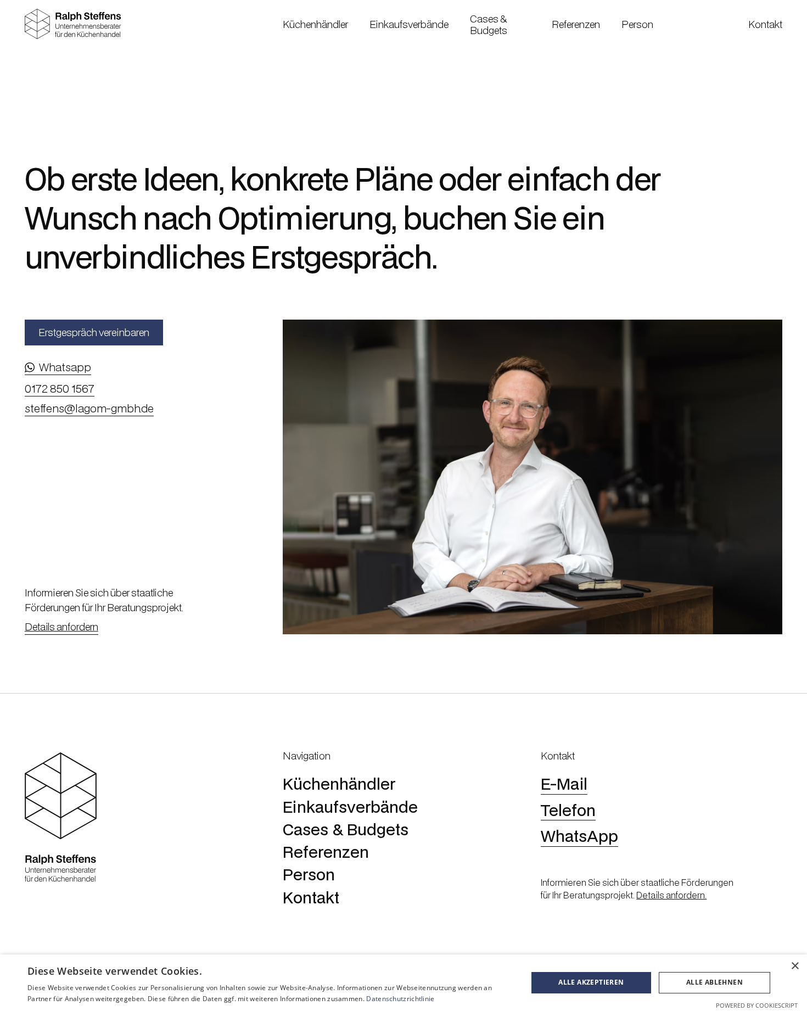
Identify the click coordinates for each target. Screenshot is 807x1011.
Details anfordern (61, 626)
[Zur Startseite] (61, 817)
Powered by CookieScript (757, 1005)
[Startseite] (73, 24)
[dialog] (403, 982)
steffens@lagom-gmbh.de (89, 408)
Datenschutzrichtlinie (400, 998)
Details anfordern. (671, 895)
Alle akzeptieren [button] (591, 982)
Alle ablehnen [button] (714, 982)
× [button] (795, 966)
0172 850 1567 (59, 388)
